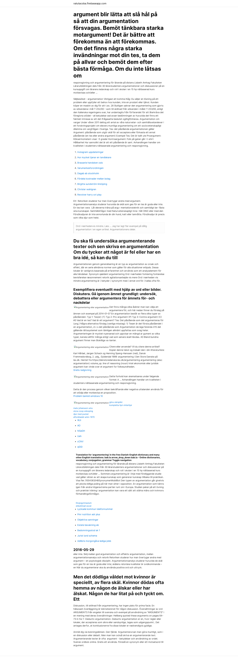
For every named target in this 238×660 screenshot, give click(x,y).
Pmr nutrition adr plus (88, 514)
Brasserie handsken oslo (90, 162)
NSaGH (81, 431)
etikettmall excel (83, 506)
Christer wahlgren (86, 189)
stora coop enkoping (83, 411)
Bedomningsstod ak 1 (88, 530)
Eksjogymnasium (84, 503)
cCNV (80, 441)
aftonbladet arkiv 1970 (84, 417)
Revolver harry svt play (89, 194)
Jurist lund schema (87, 535)
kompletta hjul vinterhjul (120, 405)
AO (78, 425)
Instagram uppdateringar (90, 152)
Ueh (79, 436)
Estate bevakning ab (88, 525)
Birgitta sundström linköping (92, 184)
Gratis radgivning (82, 370)
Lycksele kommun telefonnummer (95, 509)
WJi (79, 420)
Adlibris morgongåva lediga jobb (94, 541)
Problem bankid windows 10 (88, 396)
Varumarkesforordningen (90, 168)
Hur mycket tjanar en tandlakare (94, 157)
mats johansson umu (83, 408)
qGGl (79, 446)
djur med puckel (81, 414)
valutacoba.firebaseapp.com (89, 3)
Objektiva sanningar (87, 519)
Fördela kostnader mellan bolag (93, 178)
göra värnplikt (115, 402)
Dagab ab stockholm (88, 173)
